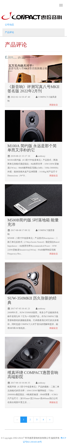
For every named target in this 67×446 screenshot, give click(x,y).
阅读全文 (53, 105)
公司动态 (9, 24)
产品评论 (9, 32)
